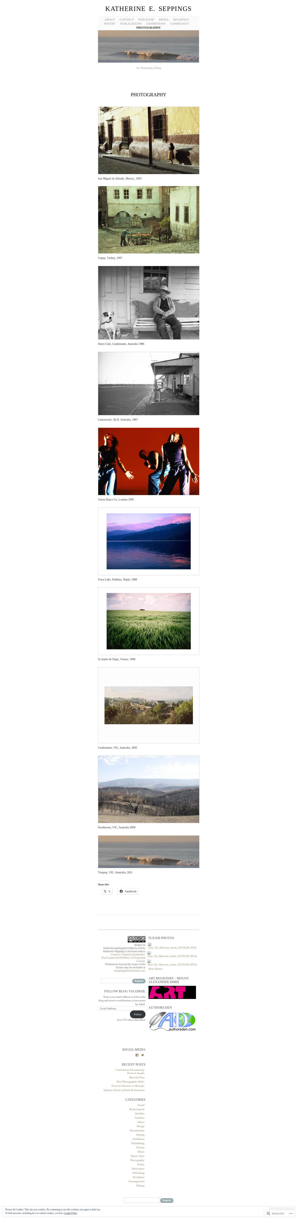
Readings (181, 19)
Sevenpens (138, 1177)
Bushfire (139, 1113)
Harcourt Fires (136, 1077)
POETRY (110, 23)
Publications (131, 23)
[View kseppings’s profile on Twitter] (142, 1055)
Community (179, 23)
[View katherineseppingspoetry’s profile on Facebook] (137, 1055)
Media (164, 19)
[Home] (148, 62)
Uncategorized (136, 1181)
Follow (138, 1014)
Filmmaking (137, 1143)
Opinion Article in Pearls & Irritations (124, 1090)
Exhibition (138, 1138)
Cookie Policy (70, 1213)
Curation (139, 1117)
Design (140, 1126)
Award (141, 1105)
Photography (148, 27)
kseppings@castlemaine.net (129, 970)
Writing (140, 1185)
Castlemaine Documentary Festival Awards (130, 1071)
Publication (138, 1168)
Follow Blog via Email (124, 991)
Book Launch (137, 1109)
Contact (127, 19)
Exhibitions (155, 23)
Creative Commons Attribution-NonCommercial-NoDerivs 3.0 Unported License (123, 957)
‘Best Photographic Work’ (130, 1081)
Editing (140, 1134)
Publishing (138, 1172)
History (140, 1147)
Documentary (137, 1130)
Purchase (146, 19)
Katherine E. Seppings (148, 8)
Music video (137, 1155)
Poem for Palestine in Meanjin (128, 1085)
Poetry (140, 1164)
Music (141, 1151)
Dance (141, 1122)
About (109, 19)
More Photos (155, 968)
